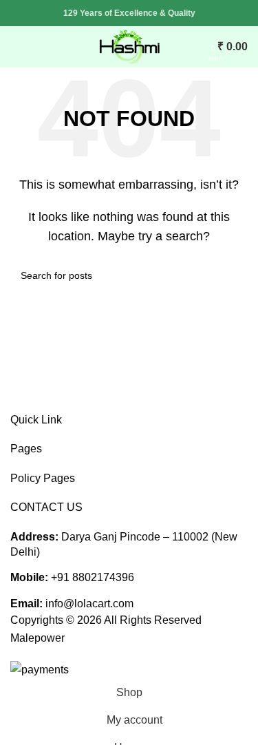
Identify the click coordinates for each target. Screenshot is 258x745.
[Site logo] (129, 46)
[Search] (198, 47)
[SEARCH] (232, 275)
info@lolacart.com (89, 603)
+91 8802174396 (92, 577)
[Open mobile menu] (15, 47)
